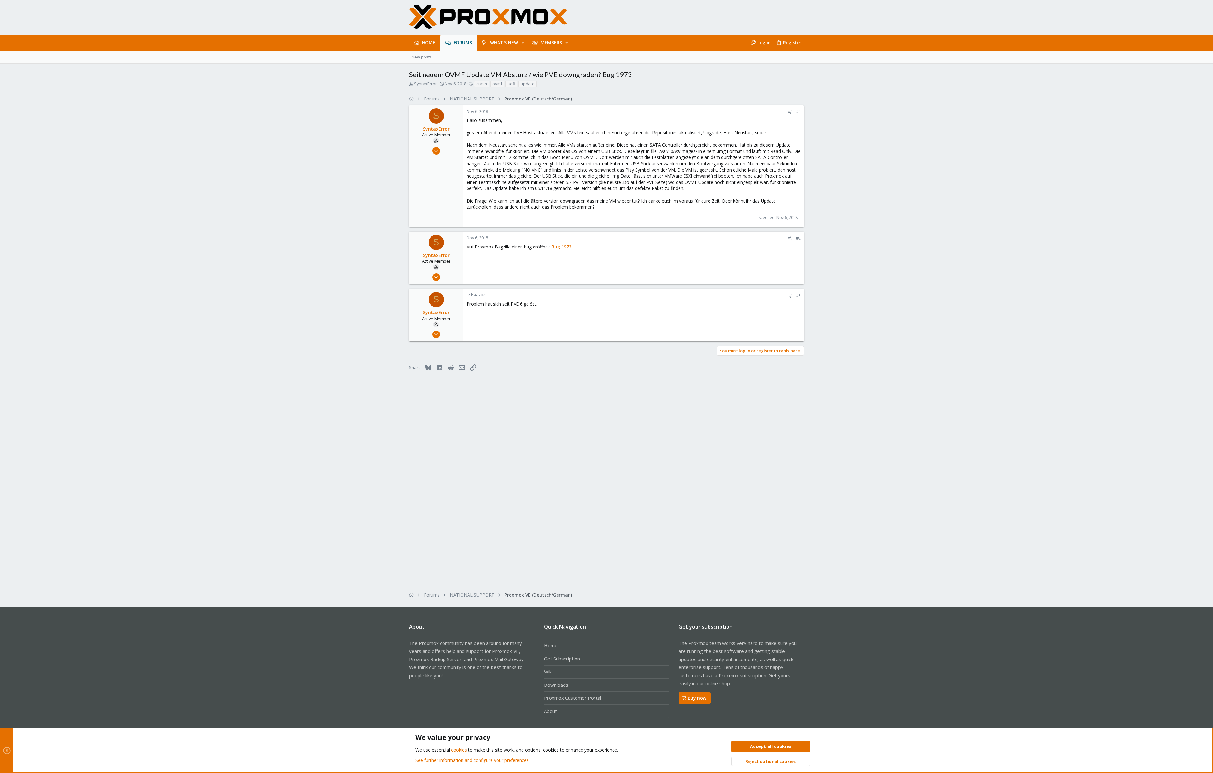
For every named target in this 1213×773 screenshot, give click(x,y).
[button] (523, 42)
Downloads (556, 685)
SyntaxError (425, 84)
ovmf (497, 84)
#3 (798, 295)
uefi (511, 84)
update (527, 84)
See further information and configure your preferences (472, 760)
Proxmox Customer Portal (572, 698)
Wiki (548, 671)
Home (551, 645)
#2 (798, 238)
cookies (459, 750)
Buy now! (698, 698)
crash (481, 84)
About (550, 711)
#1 (798, 111)
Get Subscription (562, 658)
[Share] (789, 112)
